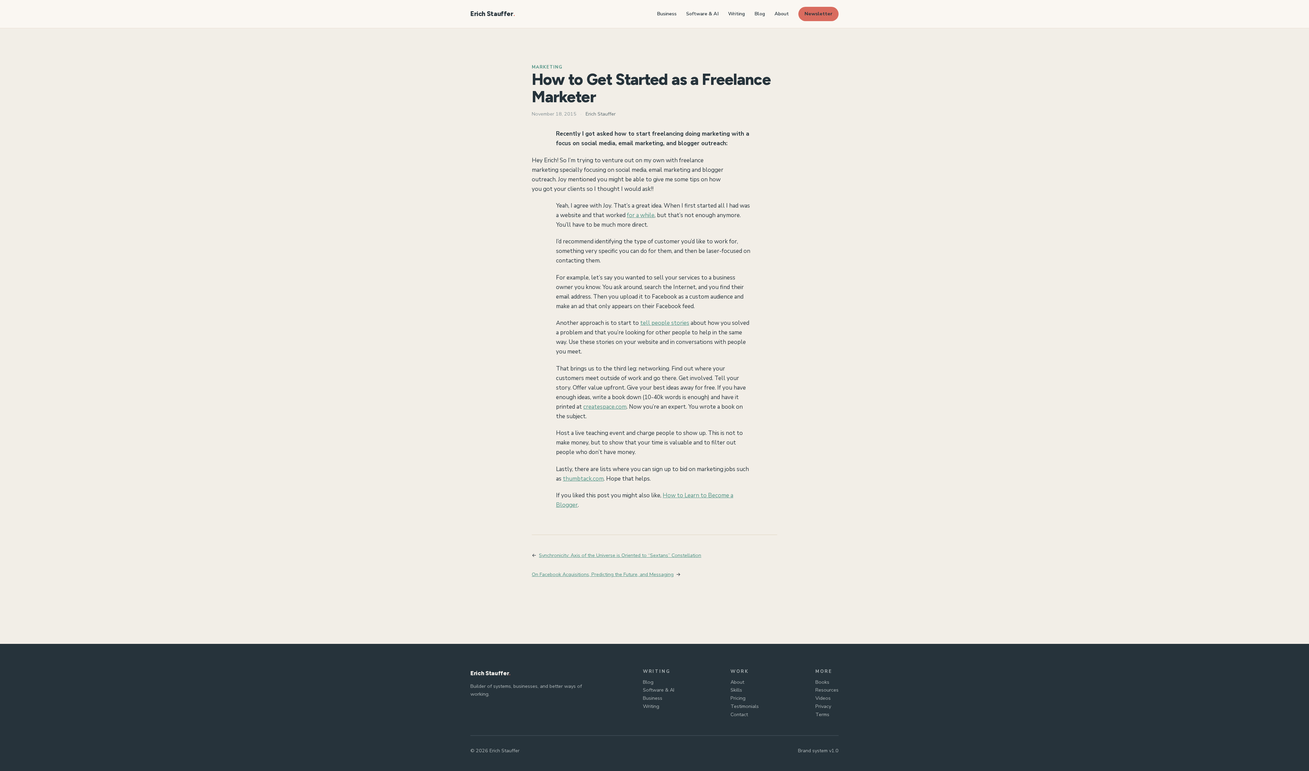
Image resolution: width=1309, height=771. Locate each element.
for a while (640, 215)
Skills (736, 689)
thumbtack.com (583, 479)
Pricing (738, 698)
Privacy (823, 706)
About (737, 682)
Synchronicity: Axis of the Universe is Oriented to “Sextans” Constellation (620, 555)
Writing (651, 706)
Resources (827, 689)
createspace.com (605, 407)
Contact (739, 714)
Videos (823, 698)
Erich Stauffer (491, 14)
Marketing (547, 67)
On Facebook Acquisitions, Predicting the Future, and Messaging (603, 574)
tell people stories (664, 323)
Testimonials (745, 706)
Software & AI (658, 689)
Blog (648, 682)
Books (822, 682)
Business (652, 698)
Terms (822, 714)
